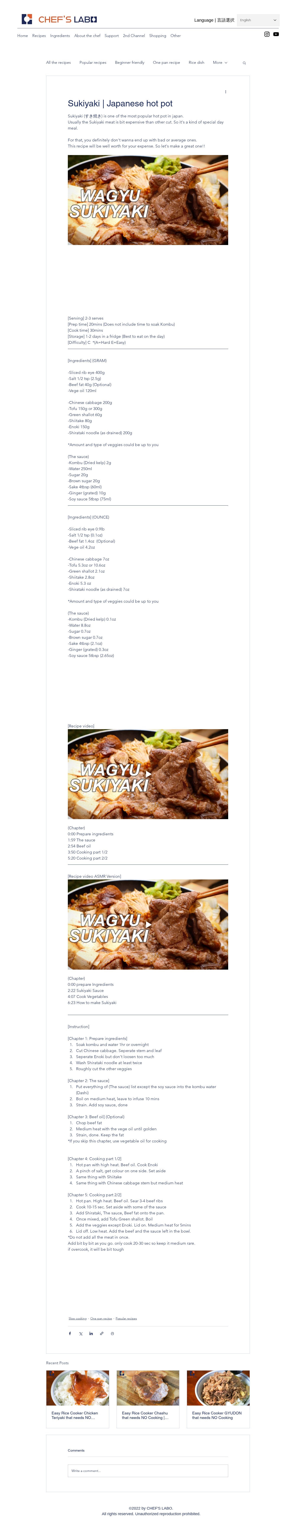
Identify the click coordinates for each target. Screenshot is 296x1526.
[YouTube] (276, 34)
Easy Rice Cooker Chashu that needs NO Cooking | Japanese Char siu (145, 1415)
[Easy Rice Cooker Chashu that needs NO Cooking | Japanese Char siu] (148, 1388)
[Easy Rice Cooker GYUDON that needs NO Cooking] (218, 1388)
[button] (157, 35)
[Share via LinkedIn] (91, 1333)
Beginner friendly (129, 62)
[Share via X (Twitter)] (80, 1333)
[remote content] (148, 283)
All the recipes (58, 62)
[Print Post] (112, 1333)
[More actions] (225, 91)
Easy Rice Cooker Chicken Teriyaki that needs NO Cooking (75, 1415)
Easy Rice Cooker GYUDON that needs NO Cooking (217, 1415)
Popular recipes (93, 62)
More (217, 62)
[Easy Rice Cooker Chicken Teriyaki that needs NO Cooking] (77, 1388)
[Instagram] (266, 34)
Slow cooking (78, 1318)
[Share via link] (102, 1333)
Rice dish (196, 62)
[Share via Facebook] (70, 1333)
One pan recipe (166, 62)
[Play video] (148, 774)
